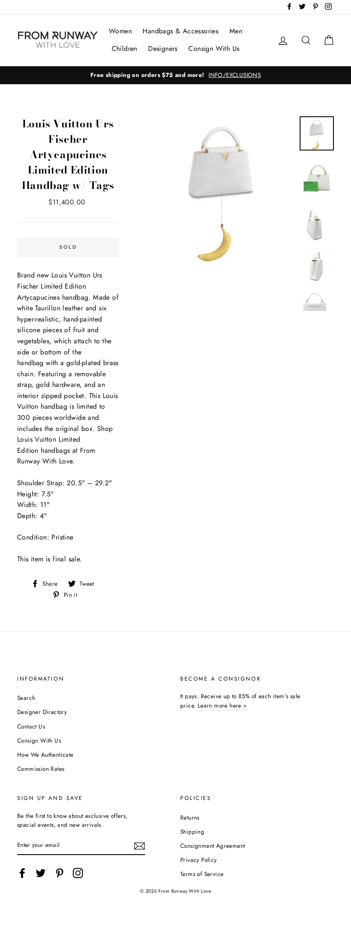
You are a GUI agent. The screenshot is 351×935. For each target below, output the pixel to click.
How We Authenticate (45, 754)
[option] (175, 75)
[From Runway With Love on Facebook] (22, 873)
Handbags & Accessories (180, 31)
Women (120, 31)
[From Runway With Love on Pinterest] (59, 873)
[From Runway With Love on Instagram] (78, 873)
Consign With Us (213, 48)
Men (235, 31)
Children (124, 48)
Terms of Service (201, 874)
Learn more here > (221, 705)
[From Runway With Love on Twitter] (41, 873)
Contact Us (31, 726)
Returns (189, 817)
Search (26, 697)
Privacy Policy (198, 859)
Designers (163, 48)
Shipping (192, 831)
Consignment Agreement (212, 845)
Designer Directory (42, 712)
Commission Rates (40, 768)
